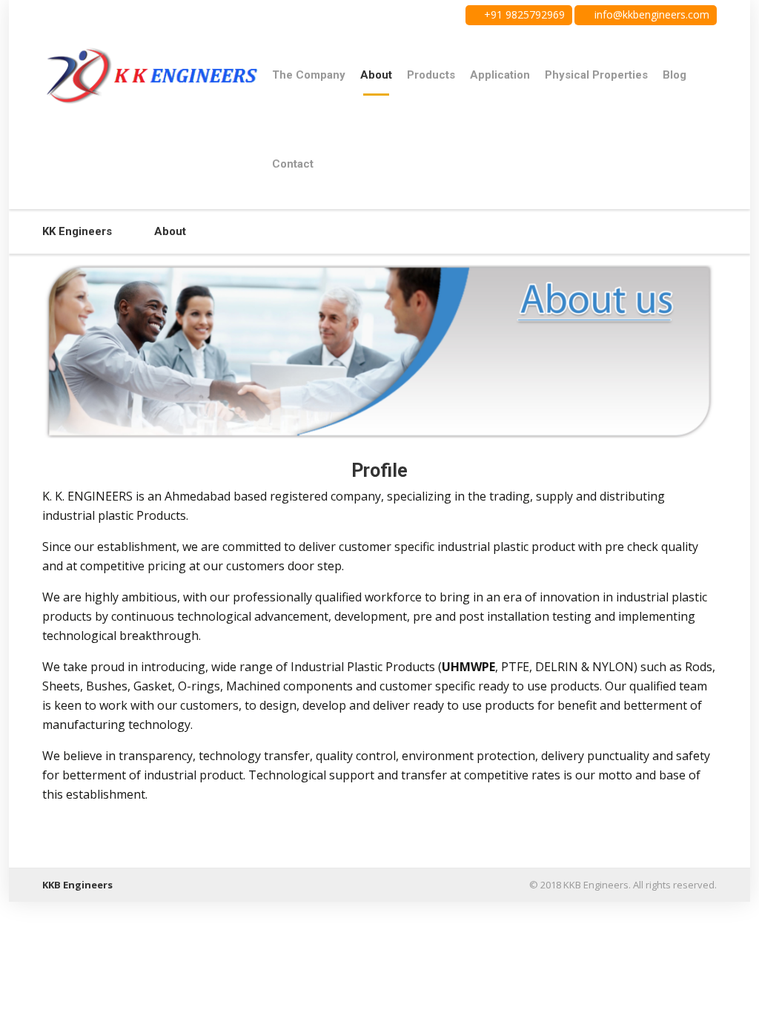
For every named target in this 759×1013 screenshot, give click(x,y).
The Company (308, 75)
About (376, 75)
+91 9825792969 (523, 14)
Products (431, 75)
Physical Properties (596, 75)
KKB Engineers (77, 884)
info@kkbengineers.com (650, 14)
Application (500, 75)
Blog (674, 75)
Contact (293, 164)
